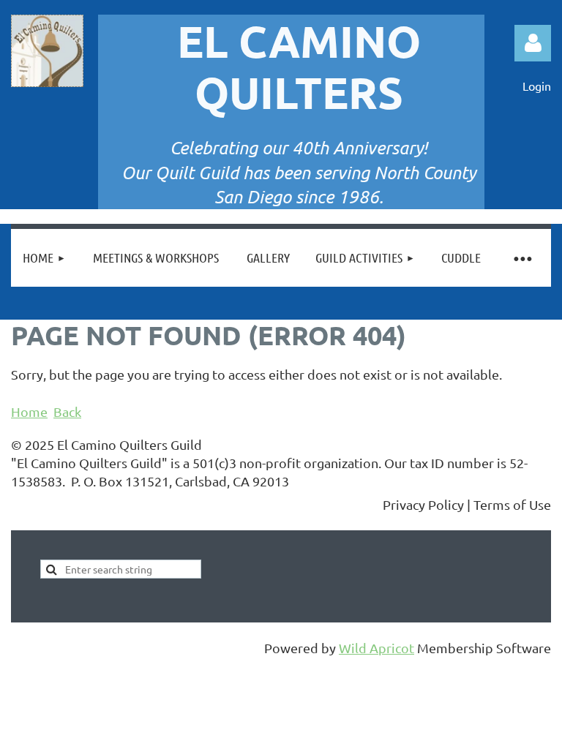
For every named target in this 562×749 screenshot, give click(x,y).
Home (29, 411)
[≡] (521, 258)
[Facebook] (21, 505)
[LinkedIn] (87, 505)
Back (67, 411)
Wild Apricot (376, 647)
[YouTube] (120, 505)
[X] (54, 505)
